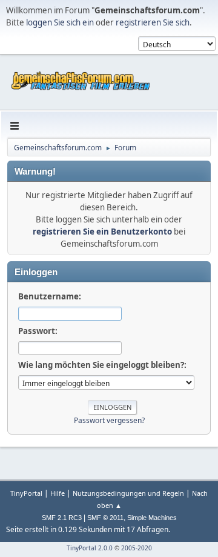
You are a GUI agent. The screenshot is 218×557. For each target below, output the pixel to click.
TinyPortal (26, 493)
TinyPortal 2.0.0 (90, 548)
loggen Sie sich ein (60, 22)
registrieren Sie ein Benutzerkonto (102, 231)
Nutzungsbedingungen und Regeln (128, 493)
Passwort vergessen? (109, 420)
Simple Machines (152, 517)
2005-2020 (136, 548)
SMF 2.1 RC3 (62, 517)
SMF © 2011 (105, 517)
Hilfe (57, 493)
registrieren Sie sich (153, 22)
